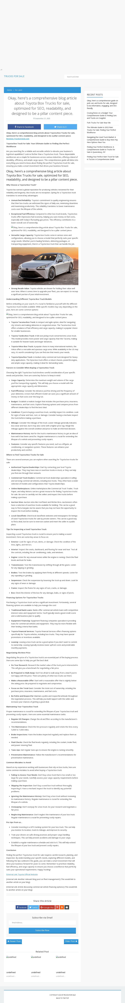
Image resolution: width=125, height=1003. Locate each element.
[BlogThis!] (62, 907)
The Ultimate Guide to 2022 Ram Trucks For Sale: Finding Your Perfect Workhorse (101, 130)
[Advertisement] (62, 17)
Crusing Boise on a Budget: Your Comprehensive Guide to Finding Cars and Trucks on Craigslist (102, 115)
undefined (11, 972)
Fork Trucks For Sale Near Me (99, 123)
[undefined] (17, 963)
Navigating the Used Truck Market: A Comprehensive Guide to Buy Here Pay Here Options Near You (102, 139)
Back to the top (62, 998)
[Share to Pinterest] (57, 907)
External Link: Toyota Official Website (22, 874)
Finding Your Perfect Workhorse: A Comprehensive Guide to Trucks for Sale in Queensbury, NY (101, 149)
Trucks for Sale (69, 995)
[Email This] (66, 907)
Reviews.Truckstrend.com (17, 138)
